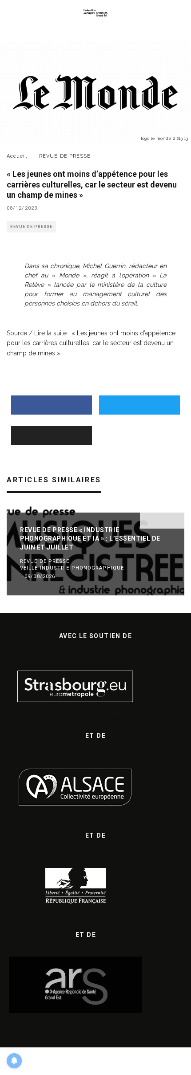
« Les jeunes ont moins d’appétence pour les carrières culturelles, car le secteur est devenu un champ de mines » (91, 343)
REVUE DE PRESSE (31, 226)
